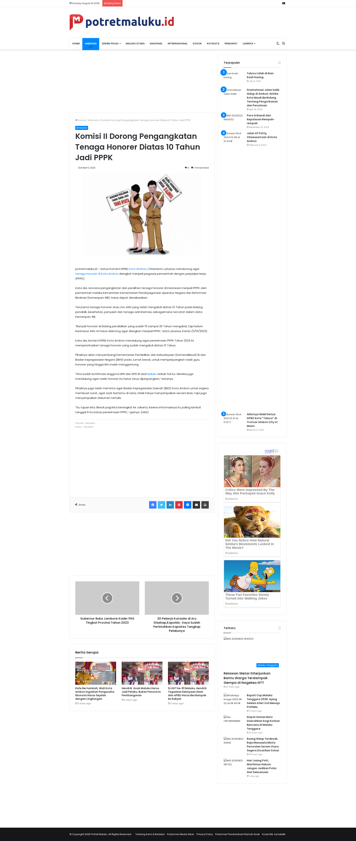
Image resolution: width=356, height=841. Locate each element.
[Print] (205, 505)
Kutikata (213, 43)
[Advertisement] (142, 81)
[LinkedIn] (170, 505)
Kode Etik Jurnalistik (274, 834)
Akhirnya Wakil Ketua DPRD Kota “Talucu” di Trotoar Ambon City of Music (262, 420)
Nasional (156, 43)
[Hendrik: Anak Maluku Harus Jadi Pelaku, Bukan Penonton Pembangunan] (142, 673)
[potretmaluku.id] (122, 22)
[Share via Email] (196, 505)
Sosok (197, 43)
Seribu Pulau (110, 43)
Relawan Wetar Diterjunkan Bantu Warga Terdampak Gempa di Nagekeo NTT (247, 678)
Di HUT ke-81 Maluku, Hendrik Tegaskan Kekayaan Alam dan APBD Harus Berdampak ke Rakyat (187, 693)
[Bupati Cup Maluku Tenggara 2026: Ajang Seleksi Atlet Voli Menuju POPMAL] (234, 700)
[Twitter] (161, 505)
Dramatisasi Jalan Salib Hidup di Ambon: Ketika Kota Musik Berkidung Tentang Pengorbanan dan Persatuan (263, 97)
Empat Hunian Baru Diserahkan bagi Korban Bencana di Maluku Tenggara (263, 723)
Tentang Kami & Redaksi (150, 834)
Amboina (91, 43)
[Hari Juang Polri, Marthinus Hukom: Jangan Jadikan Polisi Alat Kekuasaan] (234, 766)
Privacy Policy (205, 834)
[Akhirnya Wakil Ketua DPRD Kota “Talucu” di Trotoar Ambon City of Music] (234, 419)
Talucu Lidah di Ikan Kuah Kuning (260, 75)
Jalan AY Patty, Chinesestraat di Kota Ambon (262, 137)
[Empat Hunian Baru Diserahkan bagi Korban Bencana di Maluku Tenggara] (234, 722)
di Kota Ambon (108, 274)
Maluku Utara (135, 43)
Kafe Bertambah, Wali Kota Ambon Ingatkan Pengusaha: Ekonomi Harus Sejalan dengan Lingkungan (95, 693)
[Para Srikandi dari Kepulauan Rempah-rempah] (234, 121)
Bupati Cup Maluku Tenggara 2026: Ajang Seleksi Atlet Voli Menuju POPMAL (263, 701)
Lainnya (248, 43)
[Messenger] (187, 505)
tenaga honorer (86, 274)
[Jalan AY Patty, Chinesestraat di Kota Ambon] (234, 270)
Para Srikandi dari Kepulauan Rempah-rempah (261, 119)
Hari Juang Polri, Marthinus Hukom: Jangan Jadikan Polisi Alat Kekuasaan (261, 766)
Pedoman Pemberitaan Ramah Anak (237, 834)
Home (76, 43)
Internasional (177, 43)
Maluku (151, 374)
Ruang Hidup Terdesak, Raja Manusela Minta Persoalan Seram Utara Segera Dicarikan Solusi (263, 744)
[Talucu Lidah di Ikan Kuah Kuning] (234, 78)
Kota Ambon (137, 269)
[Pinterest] (179, 505)
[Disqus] (142, 767)
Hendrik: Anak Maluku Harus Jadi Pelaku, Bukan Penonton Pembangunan (141, 691)
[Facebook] (152, 505)
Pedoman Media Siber (180, 834)
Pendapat (231, 43)
